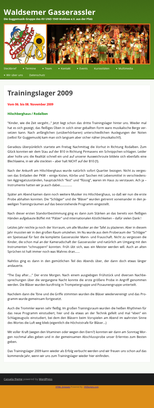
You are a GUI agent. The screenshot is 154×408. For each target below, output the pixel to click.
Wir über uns (14, 75)
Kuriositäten (101, 68)
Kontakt (65, 68)
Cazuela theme (13, 379)
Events (83, 68)
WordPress (45, 379)
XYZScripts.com (91, 386)
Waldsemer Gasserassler (49, 12)
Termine (30, 68)
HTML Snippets (63, 386)
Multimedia (126, 68)
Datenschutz (37, 75)
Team (48, 68)
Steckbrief (10, 68)
